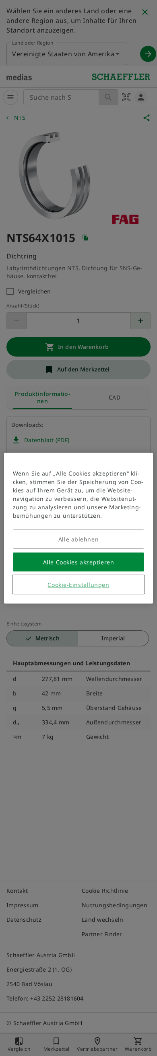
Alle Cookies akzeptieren (78, 562)
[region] (78, 528)
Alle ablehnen (78, 539)
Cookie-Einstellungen (78, 584)
